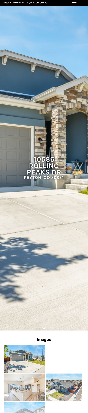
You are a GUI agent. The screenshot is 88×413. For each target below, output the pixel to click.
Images (74, 3)
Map (83, 3)
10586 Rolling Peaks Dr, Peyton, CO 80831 (26, 3)
